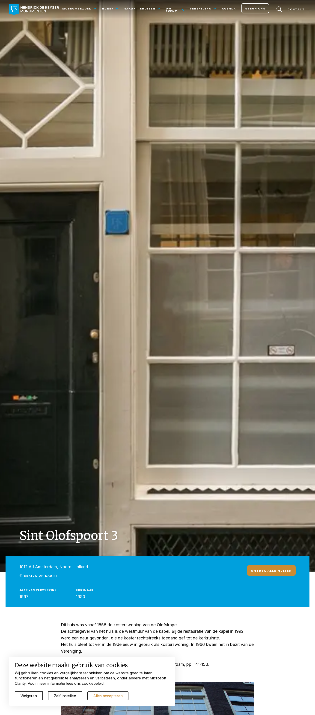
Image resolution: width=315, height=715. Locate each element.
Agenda (229, 8)
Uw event (171, 10)
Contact (296, 9)
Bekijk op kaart (40, 575)
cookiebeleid (93, 683)
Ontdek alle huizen (271, 570)
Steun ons (255, 8)
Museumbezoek (77, 8)
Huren (108, 8)
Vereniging (200, 8)
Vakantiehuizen (139, 8)
